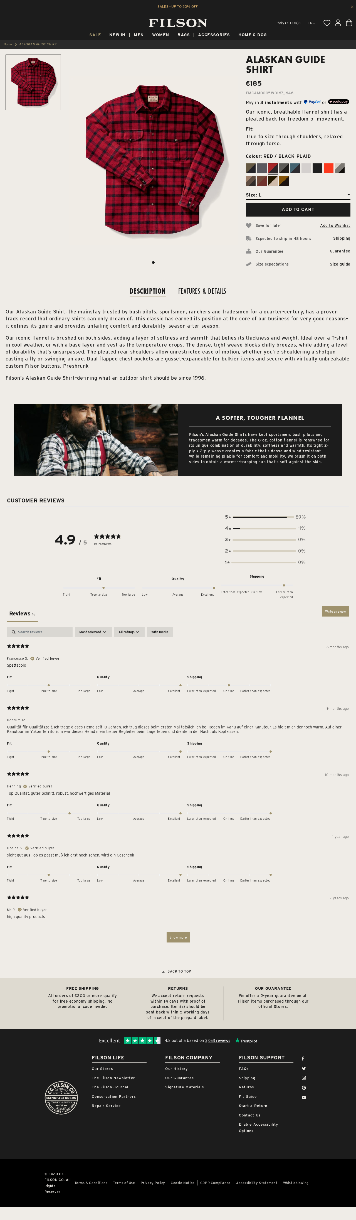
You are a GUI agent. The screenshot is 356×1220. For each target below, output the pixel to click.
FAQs (244, 1069)
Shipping (341, 238)
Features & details (202, 291)
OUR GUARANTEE (273, 988)
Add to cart (298, 209)
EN (310, 23)
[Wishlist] (326, 22)
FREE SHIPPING (82, 988)
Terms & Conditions (91, 1183)
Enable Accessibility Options (258, 1127)
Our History (176, 1069)
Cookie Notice (183, 1183)
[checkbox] (160, 632)
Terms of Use (124, 1183)
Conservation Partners (114, 1096)
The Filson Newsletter (113, 1078)
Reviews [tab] (22, 613)
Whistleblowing (296, 1183)
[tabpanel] (178, 787)
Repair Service (106, 1106)
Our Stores (102, 1069)
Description (148, 291)
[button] (265, 517)
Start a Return (253, 1106)
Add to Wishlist (335, 225)
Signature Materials (184, 1087)
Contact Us (250, 1115)
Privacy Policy (153, 1183)
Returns (246, 1087)
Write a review (335, 611)
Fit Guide (248, 1096)
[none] (95, 35)
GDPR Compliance (215, 1183)
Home (8, 44)
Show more (178, 937)
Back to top (179, 971)
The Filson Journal (110, 1087)
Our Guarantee (179, 1078)
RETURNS (178, 988)
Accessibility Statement (257, 1183)
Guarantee (340, 251)
